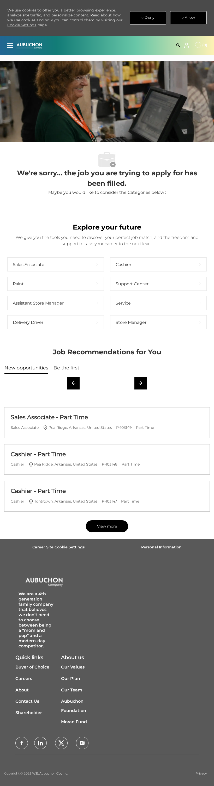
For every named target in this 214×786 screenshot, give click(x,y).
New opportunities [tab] (26, 368)
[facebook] (21, 743)
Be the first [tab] (66, 368)
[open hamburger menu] (10, 45)
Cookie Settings (21, 25)
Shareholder (28, 712)
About (22, 690)
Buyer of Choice (32, 667)
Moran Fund (74, 721)
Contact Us (27, 701)
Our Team (71, 690)
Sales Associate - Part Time (49, 417)
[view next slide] (140, 383)
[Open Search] (178, 45)
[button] (187, 45)
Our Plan (70, 678)
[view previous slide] (73, 383)
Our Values (73, 667)
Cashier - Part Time (38, 454)
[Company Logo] (29, 45)
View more (107, 526)
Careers (23, 678)
